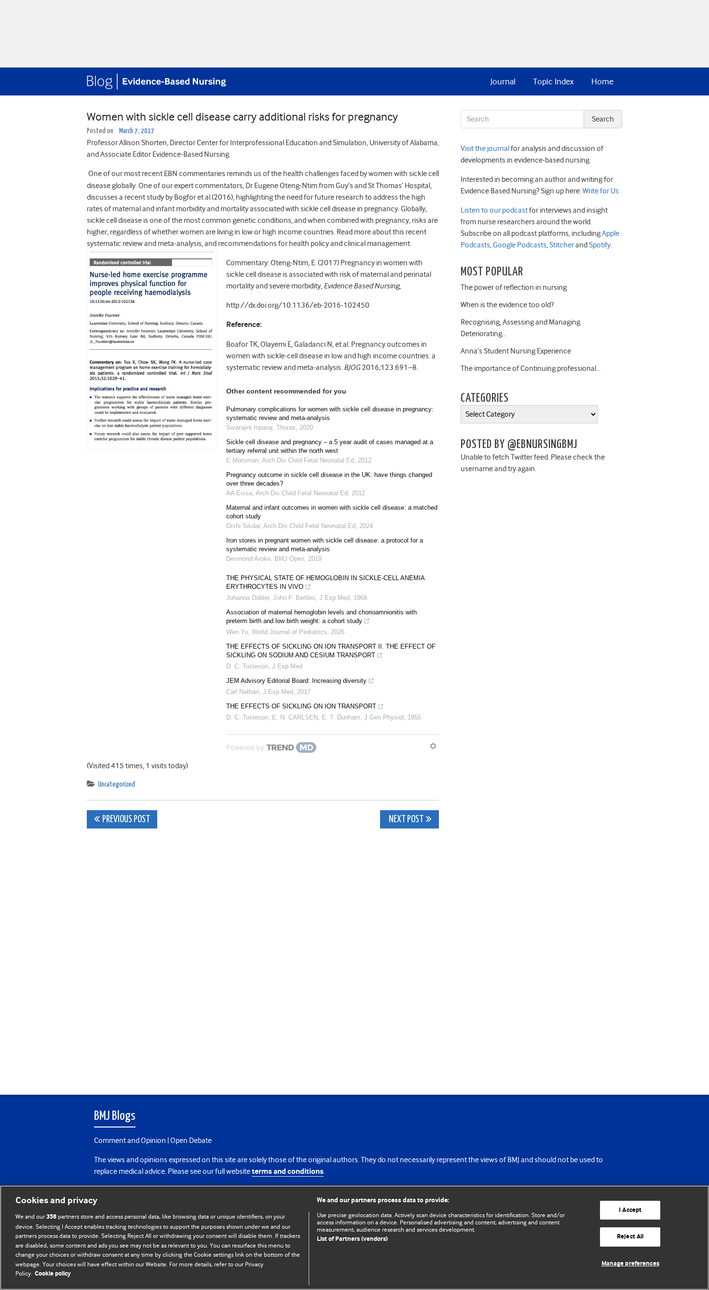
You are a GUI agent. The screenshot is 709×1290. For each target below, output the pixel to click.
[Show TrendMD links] (433, 746)
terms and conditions (288, 1171)
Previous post (126, 819)
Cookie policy (53, 1273)
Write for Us (600, 191)
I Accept (630, 1210)
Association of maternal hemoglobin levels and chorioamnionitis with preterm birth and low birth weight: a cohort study (321, 617)
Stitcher (561, 245)
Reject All (630, 1236)
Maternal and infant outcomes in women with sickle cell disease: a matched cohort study (331, 512)
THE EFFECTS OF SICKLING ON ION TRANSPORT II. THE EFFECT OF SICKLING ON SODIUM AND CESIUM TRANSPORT (331, 651)
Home (602, 81)
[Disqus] (263, 956)
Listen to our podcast (494, 210)
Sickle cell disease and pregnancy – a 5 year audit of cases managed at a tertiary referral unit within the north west (329, 446)
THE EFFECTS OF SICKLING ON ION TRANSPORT (301, 706)
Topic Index (553, 81)
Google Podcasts (518, 245)
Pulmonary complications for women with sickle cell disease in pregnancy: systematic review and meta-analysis (330, 413)
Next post (405, 819)
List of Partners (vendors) (352, 1239)
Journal (503, 81)
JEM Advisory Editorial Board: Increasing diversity (296, 680)
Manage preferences (630, 1263)
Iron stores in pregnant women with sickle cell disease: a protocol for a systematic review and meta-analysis (324, 545)
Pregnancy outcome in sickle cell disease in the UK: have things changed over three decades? (329, 479)
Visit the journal (485, 148)
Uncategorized (116, 784)
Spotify (599, 245)
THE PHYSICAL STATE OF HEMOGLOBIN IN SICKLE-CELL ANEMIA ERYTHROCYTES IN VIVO (325, 582)
